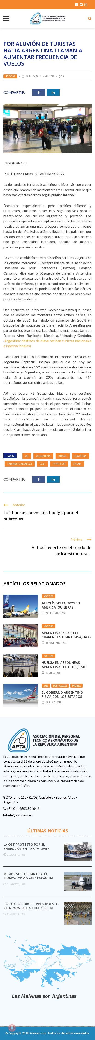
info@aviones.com (20, 815)
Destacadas (60, 685)
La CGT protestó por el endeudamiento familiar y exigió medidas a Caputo (26, 848)
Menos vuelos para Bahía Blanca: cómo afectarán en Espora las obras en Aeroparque (28, 880)
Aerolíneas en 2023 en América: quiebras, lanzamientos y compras (64, 607)
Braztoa (80, 455)
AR (26, 455)
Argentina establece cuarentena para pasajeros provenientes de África (66, 637)
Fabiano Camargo (19, 463)
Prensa (76, 685)
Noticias (10, 76)
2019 (46, 685)
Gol (42, 463)
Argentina (43, 455)
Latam (77, 463)
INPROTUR (59, 463)
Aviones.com (37, 1033)
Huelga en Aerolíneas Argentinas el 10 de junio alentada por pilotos (64, 666)
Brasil (62, 455)
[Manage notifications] (12, 1028)
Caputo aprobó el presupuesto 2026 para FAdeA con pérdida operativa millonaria (31, 908)
